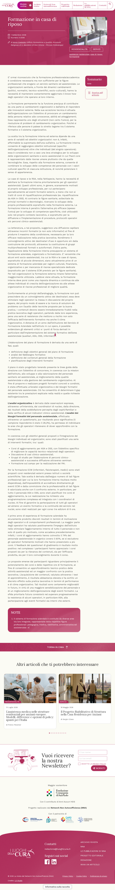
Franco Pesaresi (14, 725)
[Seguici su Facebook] (47, 861)
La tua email (86, 758)
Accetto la (93, 764)
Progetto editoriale (65, 5)
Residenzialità (79, 49)
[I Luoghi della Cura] (8, 5)
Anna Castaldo (19, 42)
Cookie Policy (81, 876)
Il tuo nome (85, 752)
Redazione (77, 5)
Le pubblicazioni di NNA (90, 5)
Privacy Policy (99, 764)
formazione (74, 57)
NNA (83, 846)
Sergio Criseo (68, 719)
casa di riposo (96, 54)
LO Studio (18, 881)
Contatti (102, 5)
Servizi (97, 49)
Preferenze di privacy (98, 876)
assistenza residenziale (79, 54)
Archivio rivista (37, 5)
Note (89, 84)
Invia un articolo (90, 864)
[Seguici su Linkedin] (54, 861)
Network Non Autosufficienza (50, 5)
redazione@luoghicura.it (57, 849)
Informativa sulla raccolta (57, 887)
